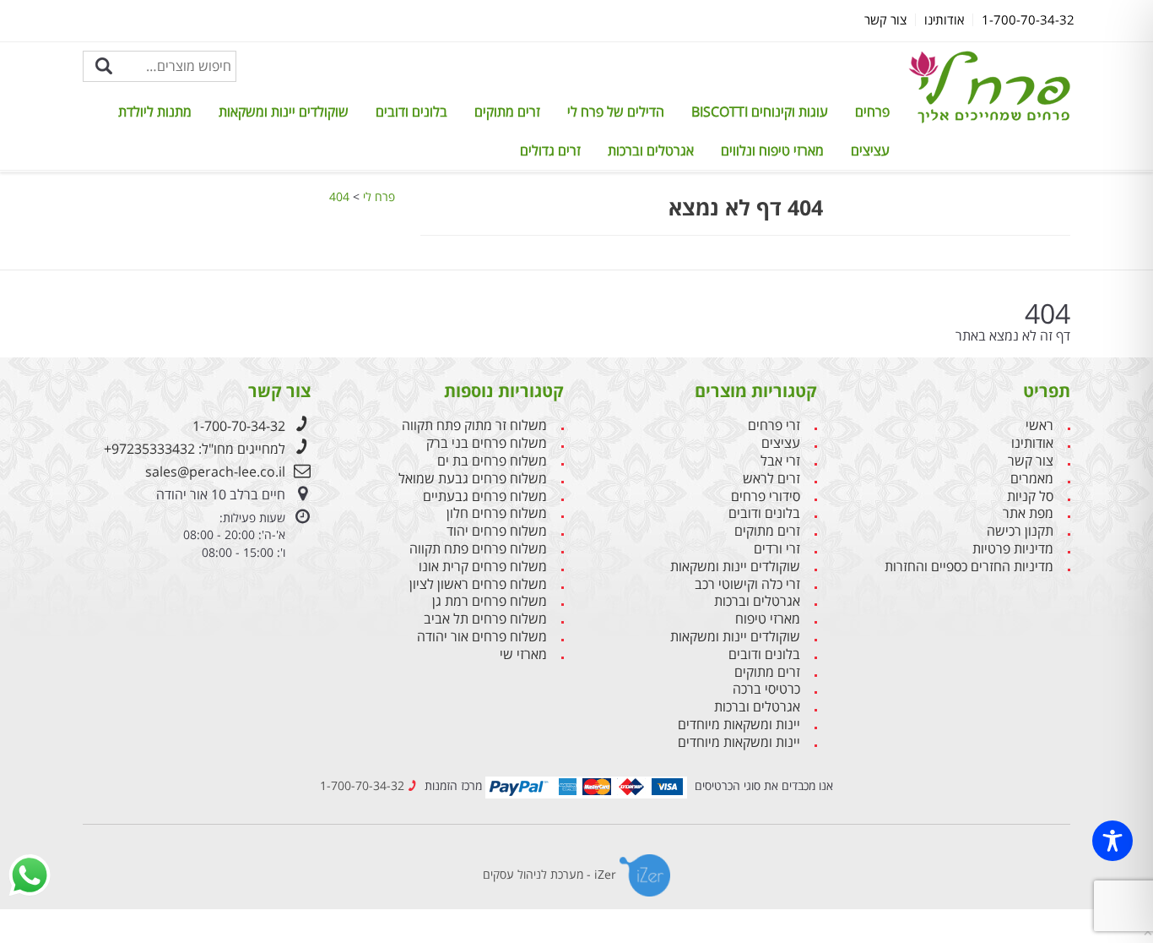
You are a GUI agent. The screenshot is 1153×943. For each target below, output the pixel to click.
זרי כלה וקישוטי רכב (747, 584)
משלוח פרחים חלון (497, 513)
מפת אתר (1028, 513)
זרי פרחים (774, 425)
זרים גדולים (550, 150)
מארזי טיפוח (767, 619)
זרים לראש (771, 479)
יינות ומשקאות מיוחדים (739, 724)
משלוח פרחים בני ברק (486, 443)
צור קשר (1030, 461)
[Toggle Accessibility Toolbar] (1112, 841)
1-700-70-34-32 (238, 426)
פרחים (872, 111)
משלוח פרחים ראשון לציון (478, 584)
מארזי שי (523, 654)
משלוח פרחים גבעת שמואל (472, 479)
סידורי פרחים (765, 496)
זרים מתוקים (507, 111)
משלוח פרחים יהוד (497, 531)
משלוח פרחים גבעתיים (485, 496)
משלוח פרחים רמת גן (489, 601)
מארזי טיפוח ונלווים (772, 150)
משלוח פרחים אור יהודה (482, 637)
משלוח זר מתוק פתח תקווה (474, 425)
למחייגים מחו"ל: (194, 448)
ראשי (1039, 425)
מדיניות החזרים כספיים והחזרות (969, 566)
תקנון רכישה (1020, 531)
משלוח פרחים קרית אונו (483, 566)
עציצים (870, 150)
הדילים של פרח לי (615, 111)
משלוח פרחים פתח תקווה (478, 549)
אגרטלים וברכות (651, 150)
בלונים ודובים (411, 111)
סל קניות (1030, 496)
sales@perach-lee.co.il (215, 471)
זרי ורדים (777, 549)
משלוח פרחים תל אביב (485, 619)
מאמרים (1031, 479)
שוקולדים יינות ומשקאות (284, 111)
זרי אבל (780, 461)
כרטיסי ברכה (766, 689)
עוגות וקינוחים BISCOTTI (759, 111)
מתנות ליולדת (155, 111)
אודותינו (1032, 443)
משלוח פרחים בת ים (492, 461)
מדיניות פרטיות (1012, 549)
